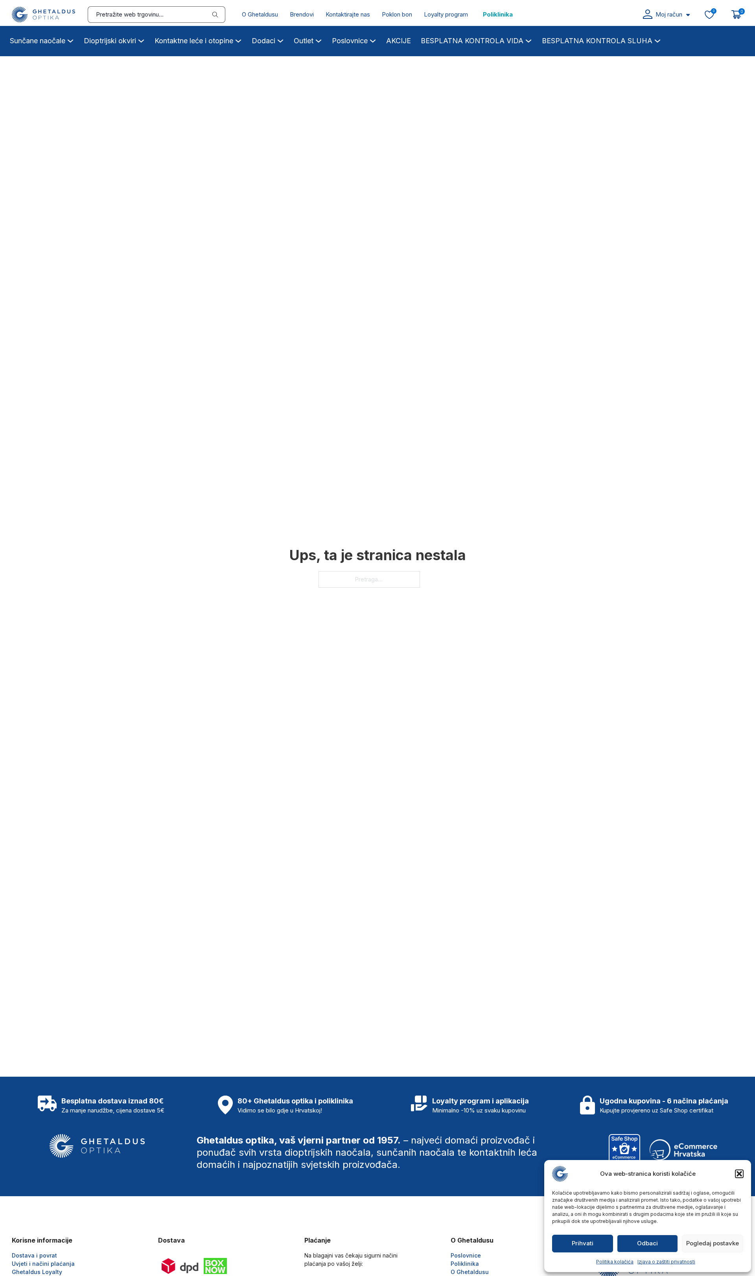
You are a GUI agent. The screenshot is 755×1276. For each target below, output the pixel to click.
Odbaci (647, 1243)
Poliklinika (498, 14)
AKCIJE (398, 41)
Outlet (303, 41)
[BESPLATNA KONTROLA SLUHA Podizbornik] (657, 39)
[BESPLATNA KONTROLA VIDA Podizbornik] (528, 39)
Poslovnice (350, 41)
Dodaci (263, 41)
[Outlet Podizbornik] (318, 39)
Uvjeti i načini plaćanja (43, 1263)
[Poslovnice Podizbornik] (372, 39)
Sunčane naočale (37, 41)
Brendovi (302, 14)
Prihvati (582, 1243)
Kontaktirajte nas (348, 14)
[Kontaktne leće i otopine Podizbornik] (238, 39)
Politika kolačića (614, 1262)
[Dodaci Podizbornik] (280, 39)
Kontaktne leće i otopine (194, 41)
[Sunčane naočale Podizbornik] (70, 39)
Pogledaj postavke (712, 1243)
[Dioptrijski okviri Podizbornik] (141, 39)
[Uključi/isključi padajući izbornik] (688, 15)
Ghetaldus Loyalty (37, 1272)
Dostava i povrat (34, 1255)
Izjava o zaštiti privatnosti (666, 1262)
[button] (739, 1174)
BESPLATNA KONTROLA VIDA (472, 41)
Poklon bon (397, 14)
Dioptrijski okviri (110, 41)
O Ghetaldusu (260, 14)
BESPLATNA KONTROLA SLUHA (597, 41)
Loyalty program (446, 14)
